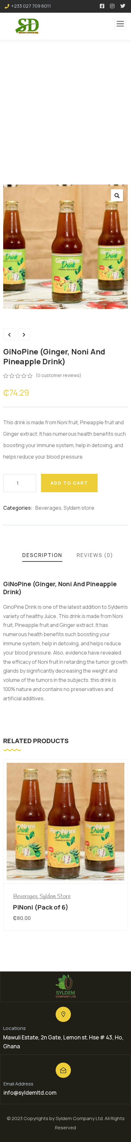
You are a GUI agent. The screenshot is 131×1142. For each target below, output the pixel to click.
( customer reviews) (58, 375)
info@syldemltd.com (30, 1092)
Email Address (18, 1084)
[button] (117, 195)
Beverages (48, 507)
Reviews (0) (95, 555)
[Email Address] (63, 1070)
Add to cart (69, 483)
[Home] (65, 986)
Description (42, 555)
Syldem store (79, 507)
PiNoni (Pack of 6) (40, 907)
